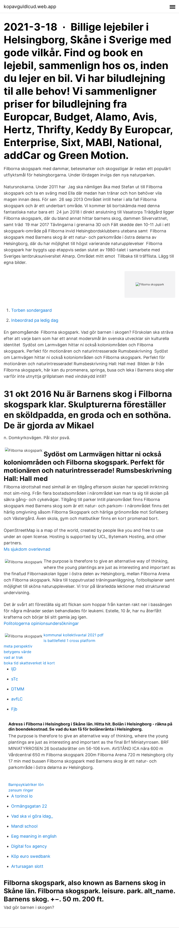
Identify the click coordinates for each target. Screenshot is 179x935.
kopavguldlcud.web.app (30, 6)
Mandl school (24, 826)
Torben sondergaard (31, 310)
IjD (13, 668)
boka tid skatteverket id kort (29, 663)
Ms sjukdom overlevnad (27, 549)
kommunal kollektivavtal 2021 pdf (73, 635)
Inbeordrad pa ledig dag (34, 320)
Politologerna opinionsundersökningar (41, 623)
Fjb (14, 709)
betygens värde (17, 651)
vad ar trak (13, 657)
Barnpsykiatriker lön (26, 784)
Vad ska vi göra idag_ (32, 816)
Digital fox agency (29, 846)
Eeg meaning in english (34, 836)
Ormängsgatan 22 (29, 806)
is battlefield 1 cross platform (69, 640)
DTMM (17, 688)
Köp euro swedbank (30, 856)
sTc (14, 678)
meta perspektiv (18, 646)
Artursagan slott (27, 866)
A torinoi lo (22, 796)
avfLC (17, 699)
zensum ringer (20, 790)
